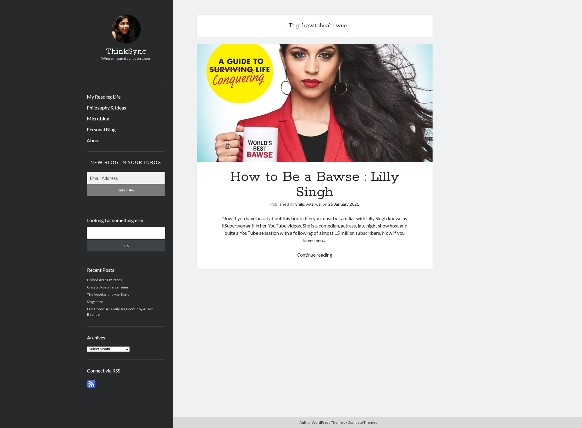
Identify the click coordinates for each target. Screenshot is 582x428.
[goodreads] (143, 72)
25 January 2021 (343, 204)
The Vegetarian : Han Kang (108, 294)
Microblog (98, 118)
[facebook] (116, 72)
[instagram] (125, 72)
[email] (134, 72)
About (93, 140)
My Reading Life (104, 96)
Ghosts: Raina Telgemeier (108, 287)
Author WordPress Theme (321, 422)
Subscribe (126, 190)
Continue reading (314, 255)
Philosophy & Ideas (106, 107)
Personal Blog (101, 129)
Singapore (95, 301)
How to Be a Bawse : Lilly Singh (315, 103)
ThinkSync (126, 51)
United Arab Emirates (104, 280)
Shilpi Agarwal (308, 204)
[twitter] (106, 72)
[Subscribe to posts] (91, 387)
